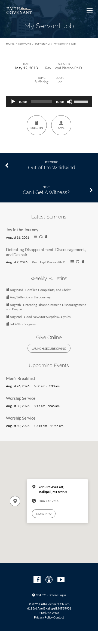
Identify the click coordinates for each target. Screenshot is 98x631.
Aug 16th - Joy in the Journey (30, 297)
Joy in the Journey (22, 229)
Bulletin (36, 127)
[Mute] (69, 101)
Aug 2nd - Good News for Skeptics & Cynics (40, 316)
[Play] (13, 101)
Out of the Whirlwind (51, 167)
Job (59, 82)
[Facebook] (37, 579)
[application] (49, 101)
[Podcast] (49, 579)
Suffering (42, 43)
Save (61, 127)
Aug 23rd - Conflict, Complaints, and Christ (40, 290)
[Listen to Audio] (40, 237)
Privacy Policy (43, 617)
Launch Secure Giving (49, 348)
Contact (58, 617)
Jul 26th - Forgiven (22, 324)
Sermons (24, 43)
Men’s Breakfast (20, 378)
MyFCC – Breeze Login (50, 595)
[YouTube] (61, 579)
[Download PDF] (45, 237)
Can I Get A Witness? (46, 192)
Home (10, 43)
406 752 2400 (49, 501)
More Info (43, 513)
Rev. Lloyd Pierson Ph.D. (64, 68)
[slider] (81, 101)
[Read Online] (35, 237)
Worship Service (20, 398)
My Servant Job (65, 43)
